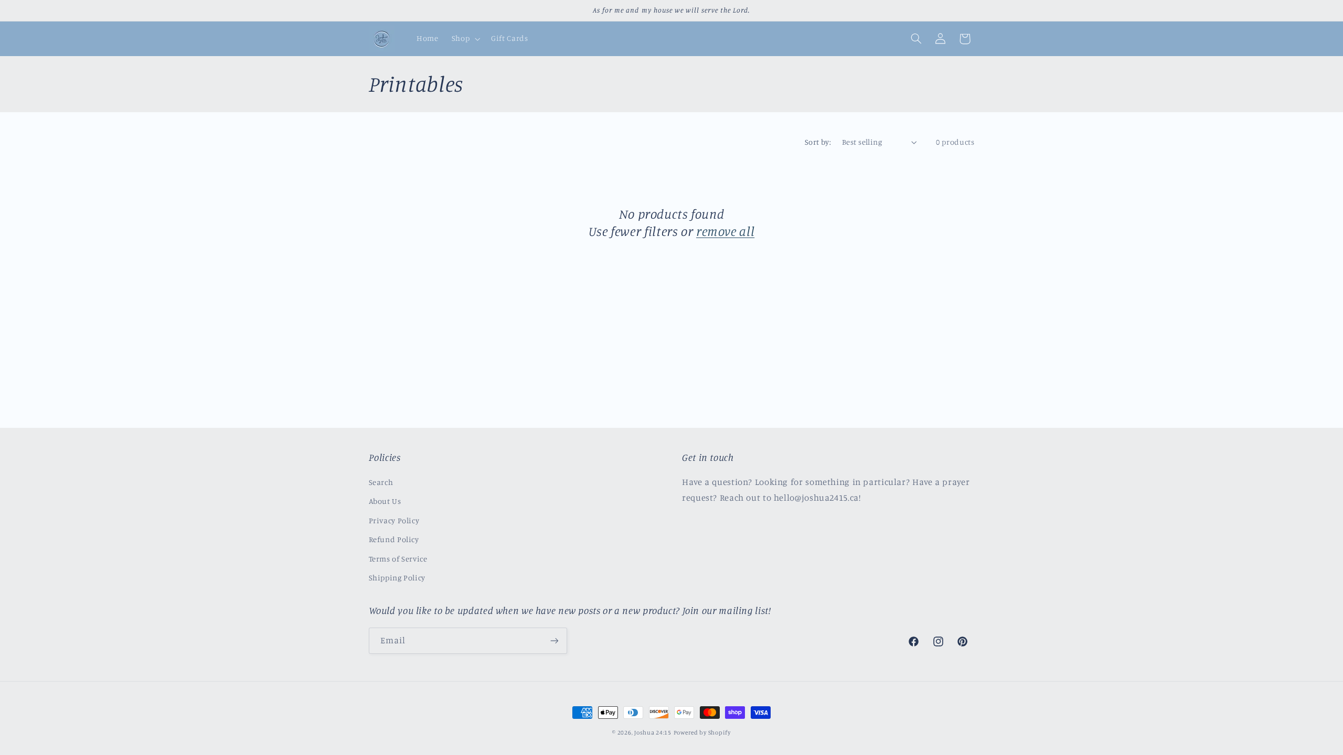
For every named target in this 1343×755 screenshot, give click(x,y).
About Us (385, 501)
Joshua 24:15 (653, 732)
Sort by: (818, 141)
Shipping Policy (397, 577)
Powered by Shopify (702, 732)
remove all (725, 231)
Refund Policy (394, 539)
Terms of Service (398, 558)
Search (381, 482)
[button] (464, 38)
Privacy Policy (394, 520)
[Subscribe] (554, 640)
